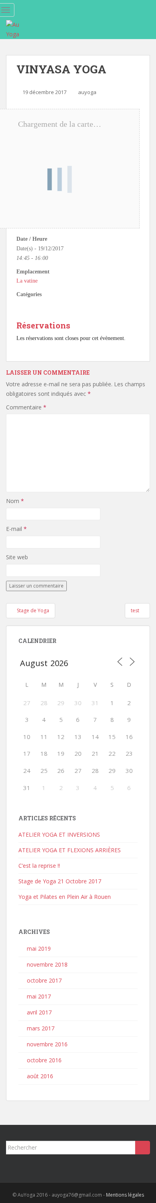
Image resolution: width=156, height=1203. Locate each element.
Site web (17, 557)
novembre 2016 (47, 1044)
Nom (15, 501)
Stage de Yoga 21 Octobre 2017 (59, 881)
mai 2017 (39, 996)
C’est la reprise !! (39, 865)
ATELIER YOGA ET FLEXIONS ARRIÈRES (69, 850)
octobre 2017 (44, 980)
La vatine (27, 281)
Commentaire (26, 407)
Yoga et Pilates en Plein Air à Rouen (64, 896)
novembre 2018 (47, 964)
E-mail (16, 529)
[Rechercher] (142, 1147)
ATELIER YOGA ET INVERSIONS (59, 834)
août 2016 (40, 1076)
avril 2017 (39, 1012)
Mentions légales (125, 1194)
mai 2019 (39, 948)
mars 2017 (40, 1028)
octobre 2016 (44, 1060)
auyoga (87, 92)
